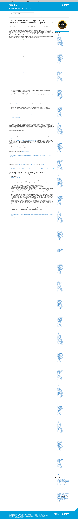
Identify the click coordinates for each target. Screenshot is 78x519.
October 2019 (59, 343)
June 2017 (59, 150)
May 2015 (59, 177)
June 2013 (59, 201)
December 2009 (60, 246)
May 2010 (59, 240)
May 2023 (59, 75)
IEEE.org (10, 1)
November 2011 (60, 221)
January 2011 (59, 232)
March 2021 (59, 325)
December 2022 (60, 80)
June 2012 (59, 214)
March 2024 (59, 64)
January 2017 (59, 378)
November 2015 (60, 170)
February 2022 (59, 91)
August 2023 (59, 72)
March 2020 (59, 115)
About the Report (12, 138)
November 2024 (60, 56)
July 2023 (59, 73)
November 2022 (60, 81)
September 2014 (60, 185)
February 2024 (59, 65)
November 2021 (60, 94)
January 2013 (59, 206)
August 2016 (59, 161)
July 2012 (59, 213)
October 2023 (59, 70)
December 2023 (60, 290)
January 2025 (59, 54)
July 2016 (59, 162)
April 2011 (59, 229)
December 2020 (60, 106)
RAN (19, 164)
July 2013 (59, 200)
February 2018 (59, 142)
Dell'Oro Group (32, 164)
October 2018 (59, 133)
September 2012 (60, 211)
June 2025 (59, 48)
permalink (42, 164)
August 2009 (59, 250)
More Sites (44, 1)
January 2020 (59, 117)
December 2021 (60, 93)
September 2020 (60, 109)
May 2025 (59, 272)
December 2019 (60, 118)
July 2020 (59, 111)
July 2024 (59, 60)
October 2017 (59, 146)
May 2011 (59, 450)
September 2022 (60, 83)
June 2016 (59, 163)
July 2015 (59, 397)
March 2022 (59, 90)
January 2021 (59, 105)
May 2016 (59, 164)
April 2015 (59, 178)
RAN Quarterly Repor (18, 103)
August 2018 (59, 135)
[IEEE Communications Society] (57, 514)
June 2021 (59, 99)
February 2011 (59, 231)
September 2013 (60, 198)
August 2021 (59, 97)
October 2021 (59, 95)
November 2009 (60, 247)
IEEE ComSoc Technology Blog (21, 8)
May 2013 (59, 202)
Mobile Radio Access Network (16, 117)
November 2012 (60, 431)
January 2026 (59, 41)
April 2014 (59, 413)
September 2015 (60, 395)
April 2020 (59, 114)
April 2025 (59, 273)
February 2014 (59, 193)
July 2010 (59, 238)
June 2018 (59, 360)
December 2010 (60, 233)
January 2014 (59, 194)
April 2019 (59, 127)
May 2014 (59, 189)
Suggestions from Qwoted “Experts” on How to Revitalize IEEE (62, 484)
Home (10, 512)
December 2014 (60, 182)
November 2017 (60, 145)
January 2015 (59, 181)
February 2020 (59, 116)
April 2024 (59, 63)
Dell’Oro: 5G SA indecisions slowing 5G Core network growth (19, 168)
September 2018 (60, 134)
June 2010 (59, 239)
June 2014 (59, 188)
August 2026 (59, 34)
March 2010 (59, 242)
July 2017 (59, 149)
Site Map (17, 512)
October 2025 (59, 44)
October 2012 (59, 432)
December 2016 (60, 379)
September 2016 (60, 160)
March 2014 (59, 414)
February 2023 (59, 78)
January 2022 (59, 92)
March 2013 (59, 204)
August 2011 (59, 224)
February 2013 (59, 205)
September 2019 (60, 344)
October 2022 (59, 82)
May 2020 (59, 113)
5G (29, 164)
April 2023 (59, 76)
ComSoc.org (15, 1)
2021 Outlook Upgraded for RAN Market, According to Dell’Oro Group (24, 113)
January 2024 (59, 289)
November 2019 (60, 342)
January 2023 (59, 79)
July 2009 (59, 251)
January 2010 (59, 467)
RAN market (23, 164)
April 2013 (59, 203)
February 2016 (59, 167)
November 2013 (60, 196)
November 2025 (60, 43)
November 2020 (60, 107)
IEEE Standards (32, 1)
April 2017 (59, 152)
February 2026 (59, 40)
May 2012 (59, 215)
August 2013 (59, 199)
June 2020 (59, 112)
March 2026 (59, 39)
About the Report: (12, 102)
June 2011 (59, 449)
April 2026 (59, 38)
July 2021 (59, 98)
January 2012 (59, 219)
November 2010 (60, 234)
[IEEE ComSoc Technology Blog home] (13, 5)
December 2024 (60, 55)
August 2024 (59, 59)
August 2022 (59, 307)
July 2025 (59, 47)
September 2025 (60, 45)
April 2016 (59, 165)
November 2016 (60, 158)
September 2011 (60, 223)
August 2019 (59, 123)
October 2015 (59, 171)
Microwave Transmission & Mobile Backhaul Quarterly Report (26, 140)
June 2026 (59, 36)
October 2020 (59, 108)
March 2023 (59, 77)
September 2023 (60, 71)
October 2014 (59, 184)
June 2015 (59, 176)
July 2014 (59, 187)
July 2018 (59, 136)
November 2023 (60, 291)
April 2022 (59, 89)
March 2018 (59, 141)
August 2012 (59, 212)
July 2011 (59, 448)
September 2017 (60, 147)
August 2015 (59, 396)
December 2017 (60, 144)
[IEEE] (64, 5)
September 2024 (60, 58)
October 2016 (59, 159)
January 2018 (59, 143)
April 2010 (59, 241)
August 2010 (59, 237)
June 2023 (59, 74)
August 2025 (59, 46)
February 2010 (59, 466)
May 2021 (59, 100)
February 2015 (59, 180)
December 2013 (60, 195)
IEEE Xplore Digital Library (23, 1)
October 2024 (59, 57)
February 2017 (59, 377)
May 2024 (59, 62)
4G (17, 164)
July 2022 (59, 308)
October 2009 (59, 248)
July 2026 (59, 35)
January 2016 (59, 168)
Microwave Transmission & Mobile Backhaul (19, 160)
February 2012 (59, 218)
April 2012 (59, 216)
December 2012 (60, 430)
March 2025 (59, 52)
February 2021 (59, 326)
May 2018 (59, 361)
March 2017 (59, 153)
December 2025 (60, 42)
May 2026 (59, 37)
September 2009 (60, 249)
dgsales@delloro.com (26, 110)
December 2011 (60, 220)
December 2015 (60, 169)
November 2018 (60, 132)
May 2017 (59, 151)
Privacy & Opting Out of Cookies (29, 512)
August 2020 (59, 110)
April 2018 (59, 140)
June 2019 (59, 125)
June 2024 (59, 61)
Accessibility (21, 512)
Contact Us (13, 512)
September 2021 (60, 96)
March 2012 (59, 217)
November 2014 (60, 183)
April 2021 (59, 101)
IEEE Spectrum (38, 1)
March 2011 (59, 230)
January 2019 (59, 130)
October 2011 (59, 222)
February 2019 (59, 129)
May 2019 (59, 126)
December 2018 (60, 131)
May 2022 (59, 88)
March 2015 (59, 179)
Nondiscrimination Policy (39, 512)
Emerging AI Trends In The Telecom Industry (45, 168)
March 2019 (59, 128)
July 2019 (59, 124)
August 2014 (59, 186)
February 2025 (59, 53)
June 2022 (59, 87)
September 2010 (60, 236)
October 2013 (59, 197)
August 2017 (59, 148)
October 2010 (59, 235)
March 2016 (59, 166)
